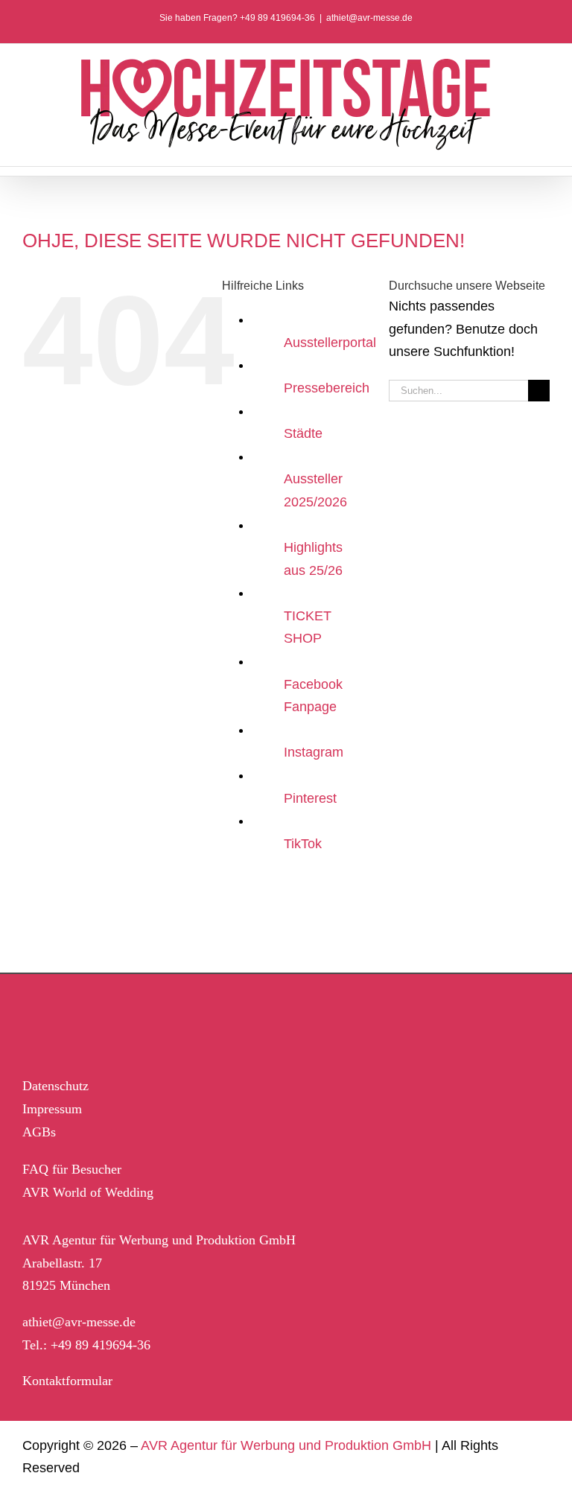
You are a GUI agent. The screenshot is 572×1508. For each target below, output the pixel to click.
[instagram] (63, 1022)
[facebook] (30, 1022)
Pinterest (310, 798)
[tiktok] (127, 1022)
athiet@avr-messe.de (369, 18)
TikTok (303, 843)
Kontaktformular (67, 1380)
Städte (303, 433)
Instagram (313, 752)
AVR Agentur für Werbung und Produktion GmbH (286, 1445)
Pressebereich (326, 388)
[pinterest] (95, 1022)
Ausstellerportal (330, 342)
